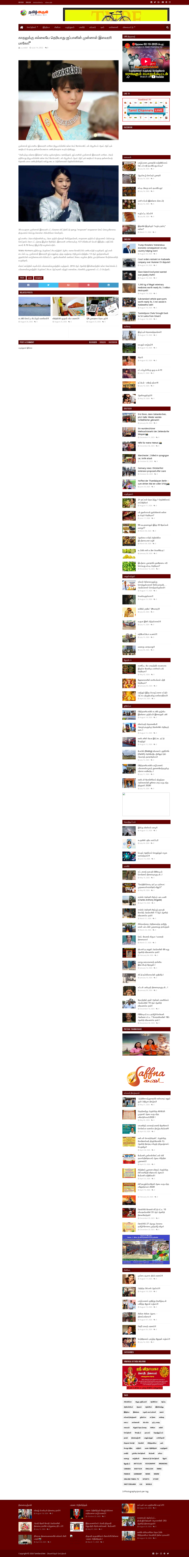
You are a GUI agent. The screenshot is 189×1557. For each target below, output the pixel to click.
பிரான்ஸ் (141, 1443)
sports (146, 1479)
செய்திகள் (31, 27)
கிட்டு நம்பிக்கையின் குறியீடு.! (150, 975)
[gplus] (159, 2)
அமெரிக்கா (128, 1402)
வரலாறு (126, 1458)
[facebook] (151, 2)
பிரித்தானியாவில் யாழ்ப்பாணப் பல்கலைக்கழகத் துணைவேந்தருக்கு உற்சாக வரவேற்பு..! (153, 768)
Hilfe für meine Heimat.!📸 (150, 443)
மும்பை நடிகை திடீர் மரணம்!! (150, 1275)
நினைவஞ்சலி (135, 1438)
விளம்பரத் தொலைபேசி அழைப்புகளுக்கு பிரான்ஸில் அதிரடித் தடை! (153, 727)
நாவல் (126, 1438)
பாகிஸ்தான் (160, 1438)
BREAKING (163, 1464)
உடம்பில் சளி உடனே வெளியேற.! (151, 550)
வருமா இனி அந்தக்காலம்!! (149, 621)
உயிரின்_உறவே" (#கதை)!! (149, 609)
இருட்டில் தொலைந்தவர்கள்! (150, 332)
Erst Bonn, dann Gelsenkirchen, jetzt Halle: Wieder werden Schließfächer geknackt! (152, 417)
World (149, 1484)
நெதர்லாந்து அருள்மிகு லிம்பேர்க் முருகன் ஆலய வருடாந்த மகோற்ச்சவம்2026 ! (151, 1114)
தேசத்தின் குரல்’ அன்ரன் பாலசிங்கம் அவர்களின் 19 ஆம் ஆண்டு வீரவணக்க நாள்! (153, 1003)
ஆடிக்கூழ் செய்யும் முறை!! (149, 175)
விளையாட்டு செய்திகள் (151, 1458)
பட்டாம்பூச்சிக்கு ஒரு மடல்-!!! (150, 370)
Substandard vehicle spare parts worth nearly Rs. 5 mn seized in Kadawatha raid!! (152, 302)
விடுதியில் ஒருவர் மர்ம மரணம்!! (66, 318)
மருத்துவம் (69, 27)
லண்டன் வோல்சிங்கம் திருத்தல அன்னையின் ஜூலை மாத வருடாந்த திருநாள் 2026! (153, 782)
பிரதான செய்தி (129, 1443)
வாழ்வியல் (136, 1458)
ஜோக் (165, 1458)
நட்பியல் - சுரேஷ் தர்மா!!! (148, 383)
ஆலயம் (139, 1407)
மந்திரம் (138, 1448)
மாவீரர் (82, 27)
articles (138, 1464)
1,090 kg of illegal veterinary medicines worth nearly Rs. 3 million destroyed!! (154, 287)
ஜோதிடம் (127, 1464)
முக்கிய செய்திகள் (138, 1453)
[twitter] (154, 2)
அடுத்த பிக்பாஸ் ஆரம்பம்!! (149, 1288)
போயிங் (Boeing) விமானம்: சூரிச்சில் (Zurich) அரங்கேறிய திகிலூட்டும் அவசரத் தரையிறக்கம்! (153, 754)
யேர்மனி (151, 1453)
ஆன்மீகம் (148, 1407)
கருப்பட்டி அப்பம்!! (145, 213)
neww (156, 1474)
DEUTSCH (21, 2)
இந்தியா (46, 27)
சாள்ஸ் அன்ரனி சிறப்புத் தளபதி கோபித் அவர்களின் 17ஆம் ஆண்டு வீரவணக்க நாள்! (153, 913)
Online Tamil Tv (131, 1479)
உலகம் (30, 278)
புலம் (102, 27)
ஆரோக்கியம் (128, 1407)
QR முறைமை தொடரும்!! (97, 318)
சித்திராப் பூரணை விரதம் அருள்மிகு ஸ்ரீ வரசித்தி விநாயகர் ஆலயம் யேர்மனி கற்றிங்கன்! (153, 1173)
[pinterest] (166, 2)
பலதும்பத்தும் (148, 1438)
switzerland (130, 1484)
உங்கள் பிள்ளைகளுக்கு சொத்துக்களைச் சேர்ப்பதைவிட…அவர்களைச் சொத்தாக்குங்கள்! (152, 585)
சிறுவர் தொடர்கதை (140, 1428)
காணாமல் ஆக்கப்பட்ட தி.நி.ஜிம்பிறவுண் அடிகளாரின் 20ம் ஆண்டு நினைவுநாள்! (152, 1521)
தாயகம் (147, 1433)
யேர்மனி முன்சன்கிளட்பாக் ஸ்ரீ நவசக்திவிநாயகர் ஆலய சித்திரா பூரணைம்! (152, 1158)
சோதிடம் (138, 1433)
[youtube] (162, 2)
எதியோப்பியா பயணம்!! (147, 634)
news (147, 1474)
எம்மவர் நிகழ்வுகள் (130, 1417)
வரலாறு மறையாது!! (146, 647)
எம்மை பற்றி (48, 2)
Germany (138, 1474)
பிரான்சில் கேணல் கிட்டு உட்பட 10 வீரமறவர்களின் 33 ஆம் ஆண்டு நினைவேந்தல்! (152, 1212)
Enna (159, 1469)
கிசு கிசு (146, 1422)
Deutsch (138, 1469)
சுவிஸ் (161, 1428)
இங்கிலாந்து (159, 1407)
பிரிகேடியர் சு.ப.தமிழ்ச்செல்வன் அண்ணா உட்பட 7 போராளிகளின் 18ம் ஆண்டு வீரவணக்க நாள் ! (153, 1017)
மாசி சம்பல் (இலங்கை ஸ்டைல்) (151, 201)
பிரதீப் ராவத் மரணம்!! (147, 1326)
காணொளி (113, 27)
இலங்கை (136, 1412)
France (127, 1474)
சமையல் (126, 1428)
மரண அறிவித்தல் (151, 1448)
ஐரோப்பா (143, 1417)
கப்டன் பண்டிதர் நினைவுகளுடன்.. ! (153, 987)
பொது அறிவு (128, 1448)
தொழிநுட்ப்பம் (158, 1433)
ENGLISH (28, 2)
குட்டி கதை (156, 1422)
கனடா (126, 1422)
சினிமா (57, 27)
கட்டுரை (152, 1417)
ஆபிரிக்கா (154, 1402)
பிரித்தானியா (152, 1443)
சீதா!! (140, 357)
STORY (155, 1479)
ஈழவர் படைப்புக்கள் (149, 1412)
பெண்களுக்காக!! (145, 596)
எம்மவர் (92, 27)
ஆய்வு (163, 1402)
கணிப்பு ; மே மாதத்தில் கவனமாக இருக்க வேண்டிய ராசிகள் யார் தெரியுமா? (152, 668)
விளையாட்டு (128, 27)
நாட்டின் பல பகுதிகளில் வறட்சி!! (150, 1505)
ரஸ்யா (160, 1453)
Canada (127, 1469)
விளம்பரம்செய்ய (38, 2)
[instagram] (169, 2)
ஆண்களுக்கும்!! (145, 395)
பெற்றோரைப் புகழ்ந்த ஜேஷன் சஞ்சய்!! (154, 1339)
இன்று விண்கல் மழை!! (147, 827)
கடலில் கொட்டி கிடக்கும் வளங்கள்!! (33, 318)
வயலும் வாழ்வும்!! (145, 345)
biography (150, 1464)
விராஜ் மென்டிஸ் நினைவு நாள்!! (47, 1510)
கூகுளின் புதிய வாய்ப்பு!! (148, 840)
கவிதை (161, 1417)
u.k (141, 1484)
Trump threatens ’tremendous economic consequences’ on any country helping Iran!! (152, 248)
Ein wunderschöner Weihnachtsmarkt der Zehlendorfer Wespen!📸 (153, 431)
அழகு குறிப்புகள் (141, 1402)
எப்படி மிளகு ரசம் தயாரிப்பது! (150, 188)
